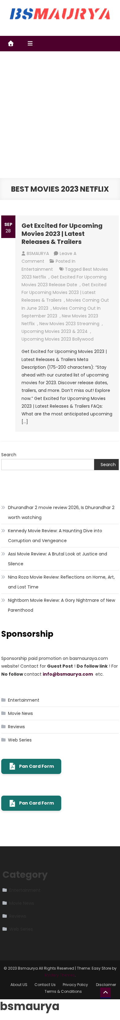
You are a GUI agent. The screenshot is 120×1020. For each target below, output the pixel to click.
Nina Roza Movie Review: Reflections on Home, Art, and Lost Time (61, 582)
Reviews (16, 727)
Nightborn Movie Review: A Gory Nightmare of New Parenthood (61, 605)
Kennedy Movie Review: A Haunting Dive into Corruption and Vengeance (55, 536)
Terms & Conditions (63, 991)
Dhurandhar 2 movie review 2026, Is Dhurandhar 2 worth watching (61, 512)
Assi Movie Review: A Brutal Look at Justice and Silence (57, 559)
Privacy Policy (76, 984)
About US (18, 984)
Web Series (20, 740)
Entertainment (37, 269)
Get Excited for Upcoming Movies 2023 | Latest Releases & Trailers (62, 233)
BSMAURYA (38, 253)
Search (8, 455)
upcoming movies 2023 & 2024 (55, 331)
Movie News (20, 713)
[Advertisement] (60, 114)
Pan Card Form (36, 766)
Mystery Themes (60, 975)
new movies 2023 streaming (69, 324)
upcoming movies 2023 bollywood (58, 339)
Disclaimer (106, 984)
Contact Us (45, 984)
